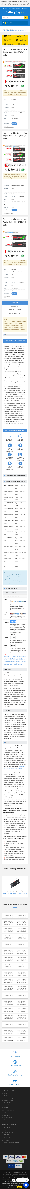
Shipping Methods (8, 1130)
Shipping (26, 8)
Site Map (6, 1107)
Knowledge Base (8, 1119)
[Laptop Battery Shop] (15, 13)
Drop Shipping (7, 1134)
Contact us (7, 8)
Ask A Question (10, 127)
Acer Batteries (10, 29)
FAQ (5, 1113)
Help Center (7, 1115)
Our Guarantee (8, 1095)
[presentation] (15, 303)
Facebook (6, 1145)
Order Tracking (16, 8)
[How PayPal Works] (15, 1168)
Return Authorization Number (11, 1142)
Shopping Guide (8, 1117)
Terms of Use (7, 1105)
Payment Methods (8, 1132)
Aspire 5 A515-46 (19, 537)
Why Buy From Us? (8, 1100)
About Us (6, 1093)
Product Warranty (8, 1098)
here (19, 1185)
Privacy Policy (7, 1102)
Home (3, 29)
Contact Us (6, 1140)
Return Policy (7, 1122)
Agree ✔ (19, 1187)
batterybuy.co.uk (17, 1172)
